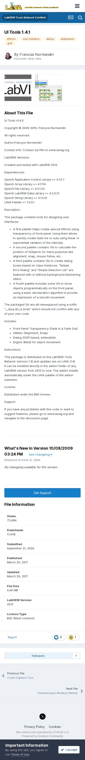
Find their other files (27, 58)
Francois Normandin (37, 54)
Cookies (55, 727)
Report (12, 637)
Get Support (42, 493)
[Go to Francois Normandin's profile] (8, 56)
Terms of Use (20, 754)
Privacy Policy (34, 727)
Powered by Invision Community (42, 736)
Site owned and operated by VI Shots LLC (42, 732)
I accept (70, 749)
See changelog (40, 454)
